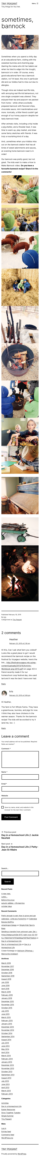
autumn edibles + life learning (12, 903)
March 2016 (6, 992)
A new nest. (6, 894)
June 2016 (5, 985)
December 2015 (7, 1001)
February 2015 (7, 1021)
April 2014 (5, 1052)
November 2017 (7, 966)
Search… (4, 868)
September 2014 (7, 1037)
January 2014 (6, 1062)
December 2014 (7, 1027)
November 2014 (7, 1030)
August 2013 (6, 1078)
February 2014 (7, 1059)
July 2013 (5, 1081)
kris (5, 617)
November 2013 (7, 1068)
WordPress (22, 1154)
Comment (6, 749)
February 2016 (7, 995)
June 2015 (5, 1014)
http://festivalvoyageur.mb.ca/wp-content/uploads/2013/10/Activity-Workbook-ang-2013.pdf (18, 665)
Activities (5, 1103)
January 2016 (6, 998)
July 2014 (5, 1043)
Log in (3, 1128)
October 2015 (6, 1008)
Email (4, 784)
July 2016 (5, 982)
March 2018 (6, 963)
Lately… (4, 897)
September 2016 (7, 976)
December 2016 (7, 970)
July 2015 (5, 1011)
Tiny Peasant (9, 3)
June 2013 (5, 1084)
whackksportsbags (8, 925)
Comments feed (7, 1135)
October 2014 (6, 1033)
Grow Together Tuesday (10, 1113)
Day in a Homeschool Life (11, 941)
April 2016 (5, 989)
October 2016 (6, 973)
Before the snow (8, 900)
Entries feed (6, 1132)
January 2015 (6, 1024)
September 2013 (7, 1075)
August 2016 (6, 979)
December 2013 (7, 1065)
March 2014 (6, 1056)
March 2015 (6, 1017)
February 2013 (7, 1094)
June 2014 (5, 1046)
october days (6, 906)
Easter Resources (8, 1110)
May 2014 (5, 1049)
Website (4, 796)
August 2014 (6, 1040)
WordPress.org (7, 1138)
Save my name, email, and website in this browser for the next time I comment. (19, 808)
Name (4, 772)
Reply (3, 684)
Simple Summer (7, 1116)
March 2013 (6, 1091)
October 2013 (6, 1072)
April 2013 (5, 1088)
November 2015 (7, 1005)
